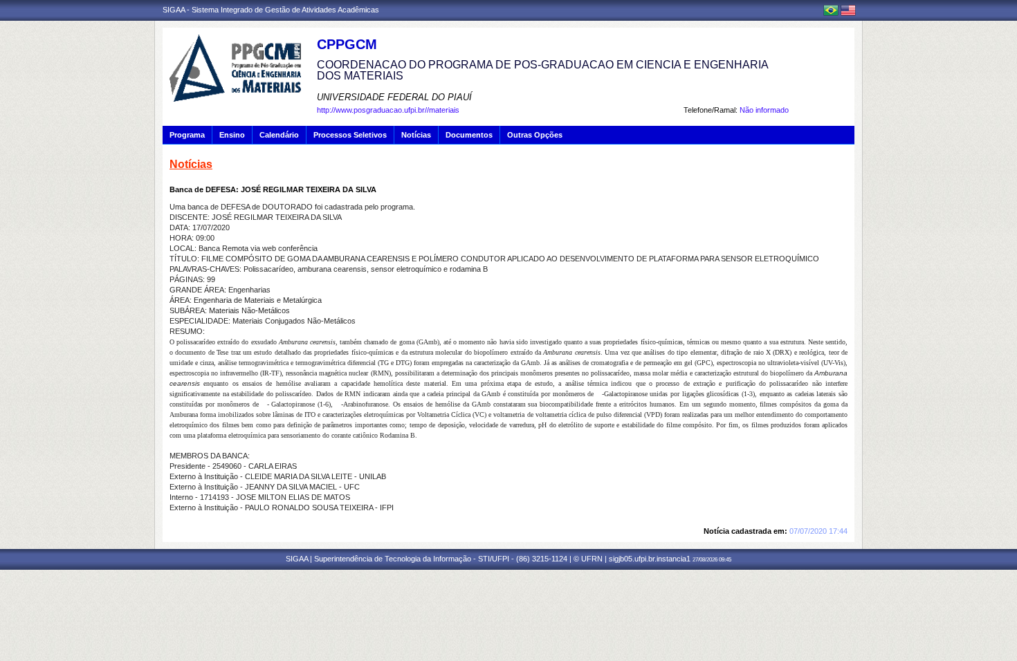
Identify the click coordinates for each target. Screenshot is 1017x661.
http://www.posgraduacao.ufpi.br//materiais (388, 110)
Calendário (279, 135)
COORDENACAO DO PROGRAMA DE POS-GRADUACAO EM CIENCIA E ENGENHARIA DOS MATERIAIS (542, 70)
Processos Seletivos (350, 135)
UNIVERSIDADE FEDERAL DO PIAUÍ (394, 97)
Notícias (416, 135)
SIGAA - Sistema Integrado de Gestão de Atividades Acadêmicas (271, 10)
